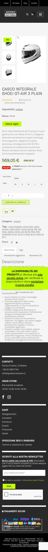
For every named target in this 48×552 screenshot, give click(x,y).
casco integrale (15, 227)
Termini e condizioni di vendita (17, 444)
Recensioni (25, 100)
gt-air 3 (21, 234)
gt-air (14, 234)
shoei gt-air (30, 234)
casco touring (27, 229)
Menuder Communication (28, 546)
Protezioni (7, 429)
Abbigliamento (9, 414)
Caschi (5, 425)
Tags (21, 250)
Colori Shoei (7, 176)
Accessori (7, 418)
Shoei (12, 116)
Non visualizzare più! (24, 292)
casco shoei (15, 229)
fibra (33, 232)
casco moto (28, 227)
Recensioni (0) (35, 255)
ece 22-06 (25, 232)
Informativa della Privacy (33, 480)
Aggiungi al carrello (15, 202)
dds (35, 229)
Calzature (7, 422)
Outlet (5, 433)
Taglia (5, 183)
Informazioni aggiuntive (14, 255)
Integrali (17, 221)
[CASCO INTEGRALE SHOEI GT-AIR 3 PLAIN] (11, 242)
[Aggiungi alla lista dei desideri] (6, 211)
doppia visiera (14, 232)
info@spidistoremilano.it (14, 373)
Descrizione (9, 250)
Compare (12, 211)
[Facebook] (3, 398)
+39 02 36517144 (10, 369)
